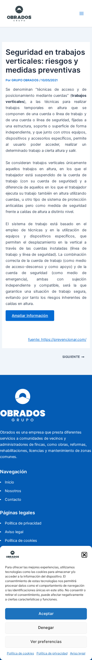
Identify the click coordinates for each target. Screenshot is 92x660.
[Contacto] (10, 499)
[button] (84, 554)
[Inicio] (7, 482)
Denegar (46, 627)
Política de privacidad (52, 653)
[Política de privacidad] (20, 523)
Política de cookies (20, 653)
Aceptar (46, 613)
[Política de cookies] (18, 540)
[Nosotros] (10, 491)
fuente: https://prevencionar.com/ (57, 339)
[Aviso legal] (11, 532)
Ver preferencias (46, 641)
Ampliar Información (30, 315)
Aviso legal (77, 653)
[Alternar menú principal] (81, 13)
